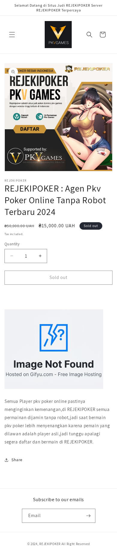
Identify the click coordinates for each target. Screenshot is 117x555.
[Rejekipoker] (53, 388)
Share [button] (16, 459)
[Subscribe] (88, 516)
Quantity (12, 244)
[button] (12, 34)
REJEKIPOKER (50, 544)
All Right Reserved (76, 544)
